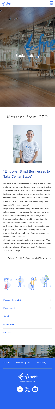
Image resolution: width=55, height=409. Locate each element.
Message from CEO (12, 300)
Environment (9, 308)
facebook (20, 389)
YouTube (35, 389)
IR (29, 363)
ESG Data (7, 332)
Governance (8, 324)
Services (19, 363)
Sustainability (41, 363)
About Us (6, 363)
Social (6, 316)
